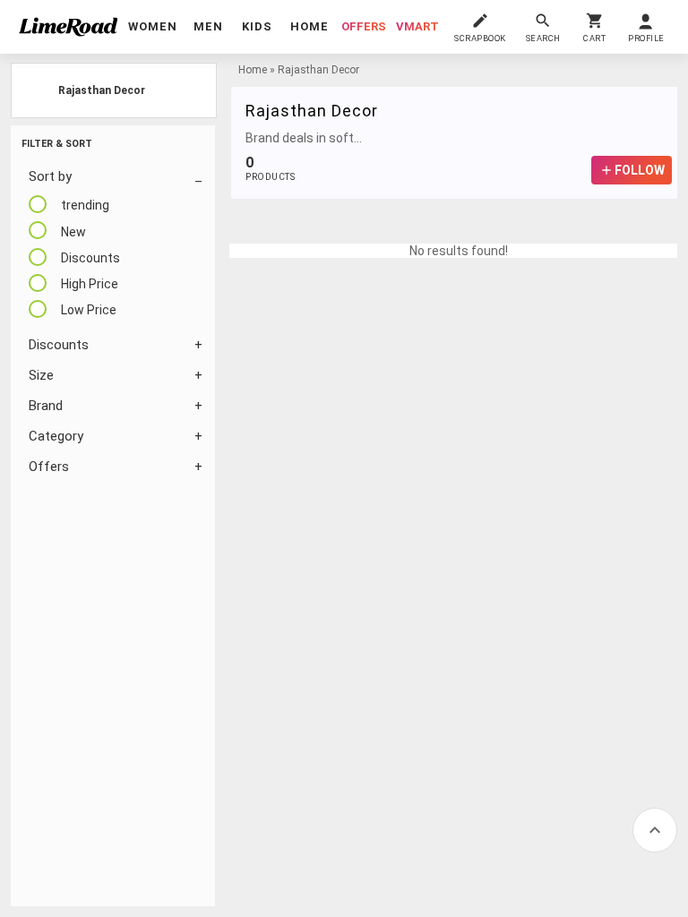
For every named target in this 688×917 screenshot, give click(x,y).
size (41, 375)
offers (363, 26)
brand (46, 406)
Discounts (59, 345)
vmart (417, 26)
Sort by (50, 176)
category (56, 436)
